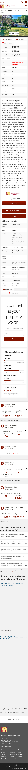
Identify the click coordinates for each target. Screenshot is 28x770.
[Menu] (26, 6)
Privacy (15, 767)
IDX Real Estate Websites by (8, 765)
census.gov (6, 502)
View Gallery (15, 33)
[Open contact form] (26, 2)
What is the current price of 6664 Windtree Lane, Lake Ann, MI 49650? (12, 535)
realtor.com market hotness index (11, 420)
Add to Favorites (8, 43)
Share (15, 216)
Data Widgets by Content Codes (19, 768)
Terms (10, 767)
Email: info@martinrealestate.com (9, 741)
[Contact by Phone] (22, 2)
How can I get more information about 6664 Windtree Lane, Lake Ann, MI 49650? (13, 543)
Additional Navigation (14, 720)
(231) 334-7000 (14, 198)
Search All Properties (15, 211)
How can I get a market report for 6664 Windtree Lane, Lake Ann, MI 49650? (11, 564)
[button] (1, 26)
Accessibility (4, 767)
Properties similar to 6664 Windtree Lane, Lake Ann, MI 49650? (12, 557)
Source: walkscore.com (6, 630)
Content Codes (10, 572)
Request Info (21, 39)
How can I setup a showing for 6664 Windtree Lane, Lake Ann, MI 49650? (13, 550)
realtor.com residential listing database (12, 480)
